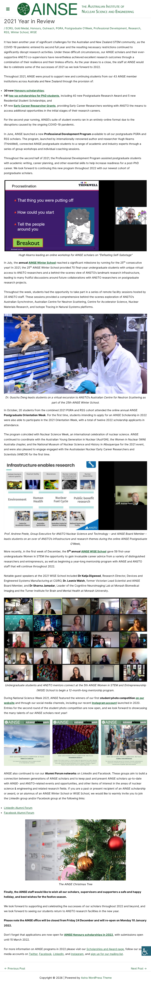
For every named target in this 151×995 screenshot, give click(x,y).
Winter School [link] (20, 32)
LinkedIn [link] (58, 954)
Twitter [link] (33, 954)
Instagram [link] (77, 954)
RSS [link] (6, 32)
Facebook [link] (45, 954)
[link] (146, 951)
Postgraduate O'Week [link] (78, 28)
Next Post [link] (139, 968)
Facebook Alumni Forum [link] (19, 812)
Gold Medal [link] (22, 28)
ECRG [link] (9, 28)
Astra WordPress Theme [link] (96, 977)
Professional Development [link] (110, 28)
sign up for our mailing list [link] (107, 954)
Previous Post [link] (14, 968)
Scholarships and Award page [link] (105, 949)
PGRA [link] (59, 28)
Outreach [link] (48, 28)
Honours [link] (35, 28)
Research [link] (134, 28)
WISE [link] (33, 32)
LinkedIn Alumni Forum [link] (18, 807)
